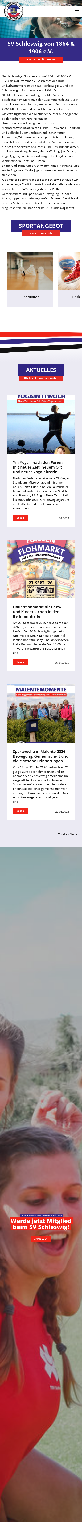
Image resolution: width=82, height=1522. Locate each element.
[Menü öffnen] (77, 10)
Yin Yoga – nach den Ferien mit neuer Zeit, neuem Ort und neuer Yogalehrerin (38, 467)
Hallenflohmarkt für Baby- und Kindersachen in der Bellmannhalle (37, 611)
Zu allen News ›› (69, 834)
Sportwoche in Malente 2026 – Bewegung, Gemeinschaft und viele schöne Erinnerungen (40, 756)
